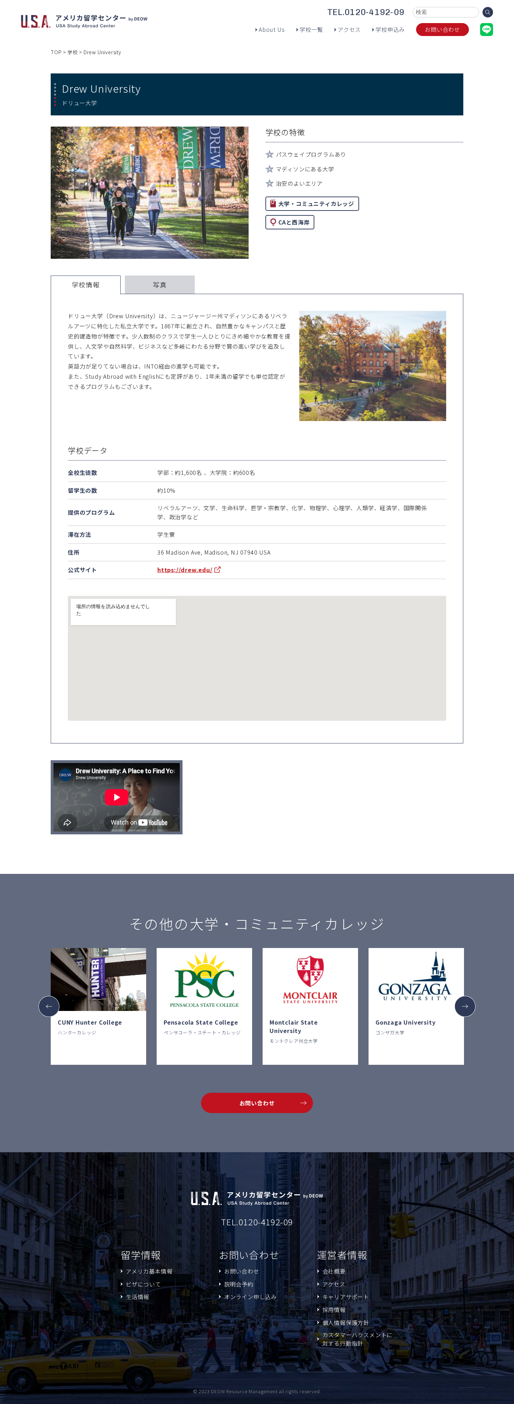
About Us (272, 29)
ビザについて (143, 1284)
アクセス (349, 29)
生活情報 (137, 1296)
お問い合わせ (442, 29)
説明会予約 (239, 1284)
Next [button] (465, 1006)
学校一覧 (311, 29)
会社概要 (334, 1271)
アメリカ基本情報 (149, 1271)
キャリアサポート (345, 1296)
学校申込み (390, 29)
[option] (98, 1006)
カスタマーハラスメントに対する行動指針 (357, 1339)
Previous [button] (48, 1006)
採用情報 (334, 1309)
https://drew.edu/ (185, 569)
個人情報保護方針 (345, 1322)
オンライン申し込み (250, 1296)
